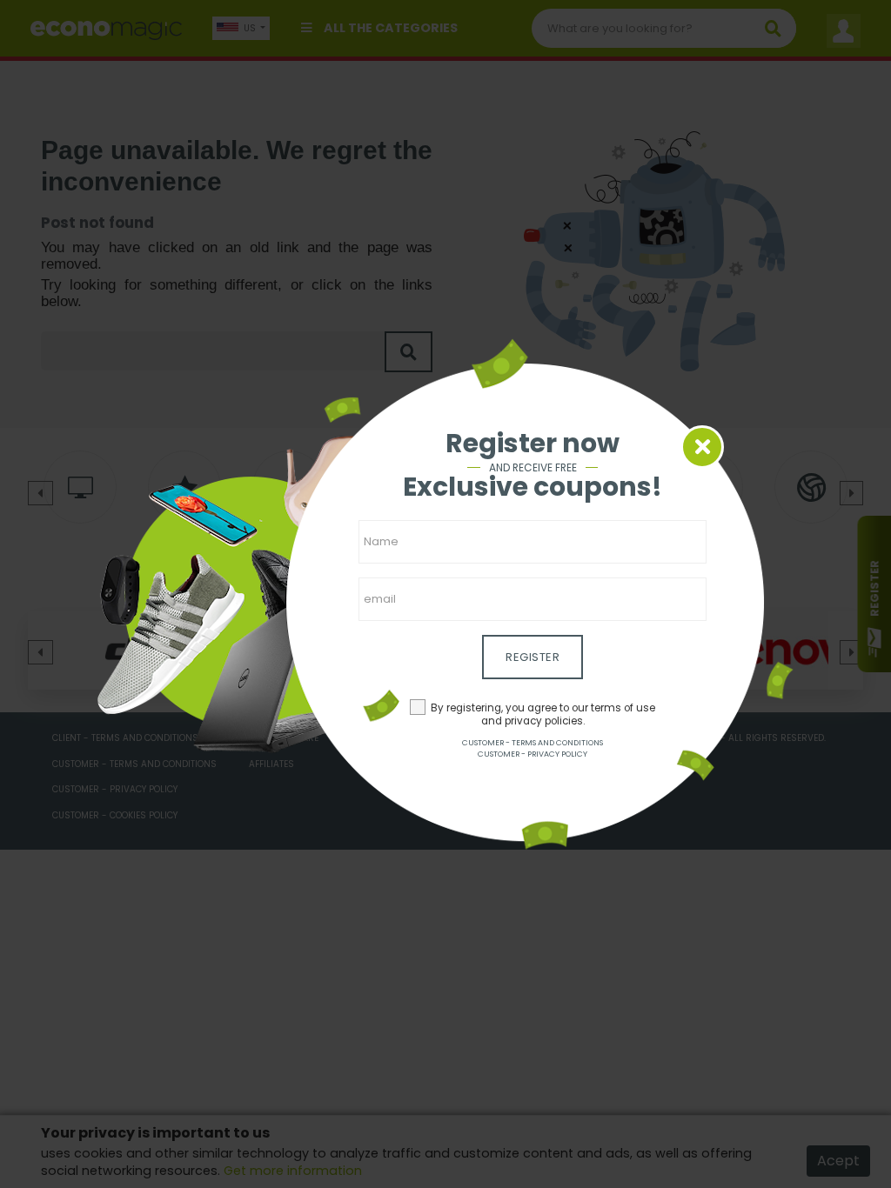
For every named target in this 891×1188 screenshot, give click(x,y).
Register (532, 657)
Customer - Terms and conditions (532, 742)
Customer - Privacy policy (532, 754)
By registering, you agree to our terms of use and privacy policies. (543, 714)
